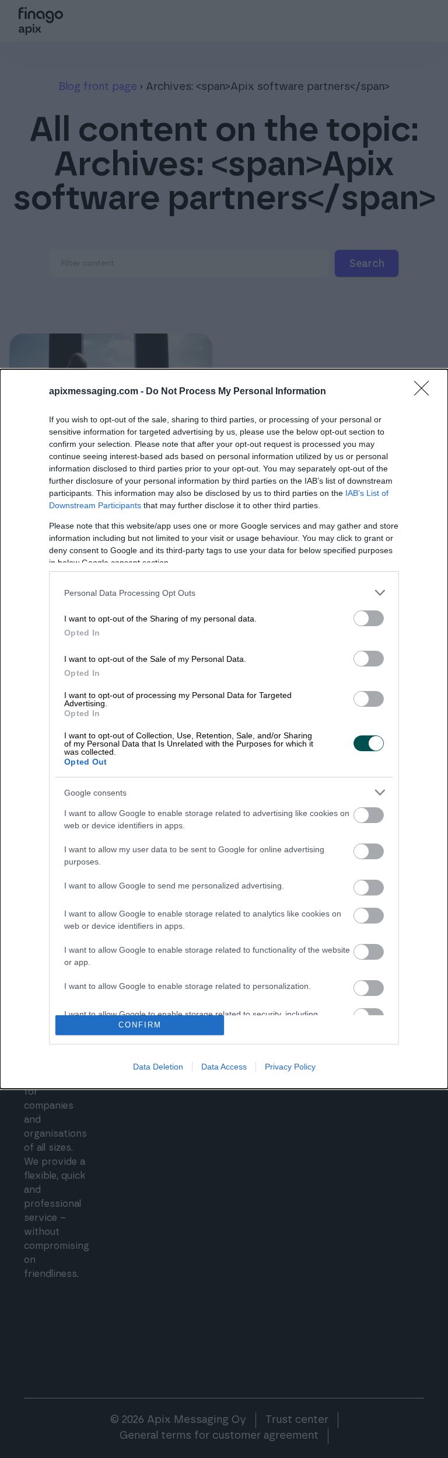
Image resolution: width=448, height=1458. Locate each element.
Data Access (224, 1066)
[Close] (425, 392)
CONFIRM (140, 1024)
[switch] (369, 618)
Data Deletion (158, 1066)
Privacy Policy (290, 1066)
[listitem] (224, 592)
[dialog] (224, 729)
